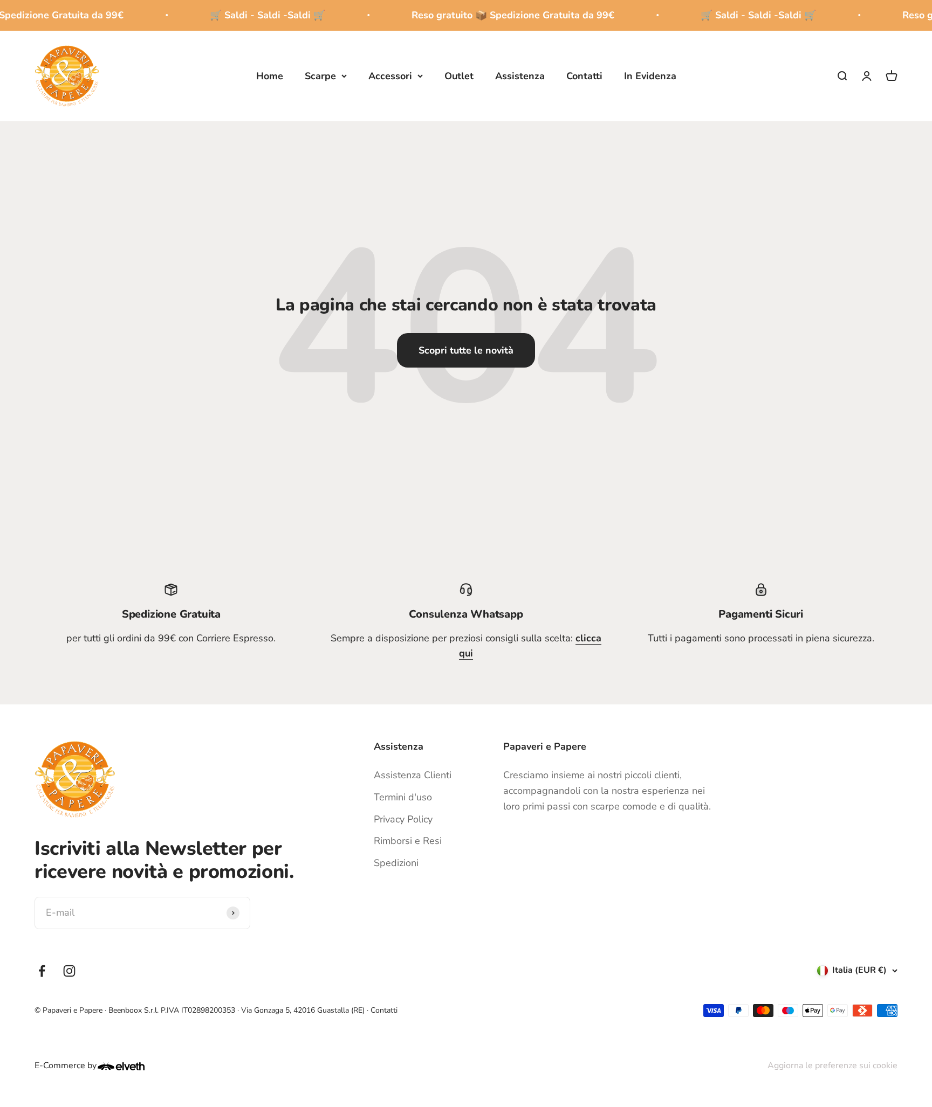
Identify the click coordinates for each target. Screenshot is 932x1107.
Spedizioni (396, 862)
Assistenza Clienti (412, 775)
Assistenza (520, 75)
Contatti (584, 75)
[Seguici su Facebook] (42, 971)
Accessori (390, 75)
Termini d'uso (403, 797)
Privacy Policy (403, 819)
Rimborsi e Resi (408, 840)
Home (269, 75)
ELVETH (135, 1066)
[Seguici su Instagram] (69, 971)
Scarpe (320, 75)
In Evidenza (650, 75)
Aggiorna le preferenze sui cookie (832, 1065)
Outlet (459, 75)
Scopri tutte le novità (466, 350)
